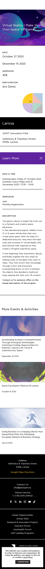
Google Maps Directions (22, 472)
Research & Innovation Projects (22, 522)
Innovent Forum (23, 526)
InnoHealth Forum (22, 529)
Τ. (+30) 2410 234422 (22, 496)
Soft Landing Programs (22, 533)
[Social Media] (11, 501)
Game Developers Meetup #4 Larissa (20, 386)
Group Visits (22, 519)
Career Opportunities (22, 515)
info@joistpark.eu (22, 488)
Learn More (28, 557)
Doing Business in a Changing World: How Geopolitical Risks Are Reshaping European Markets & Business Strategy (22, 434)
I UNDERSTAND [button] (23, 562)
